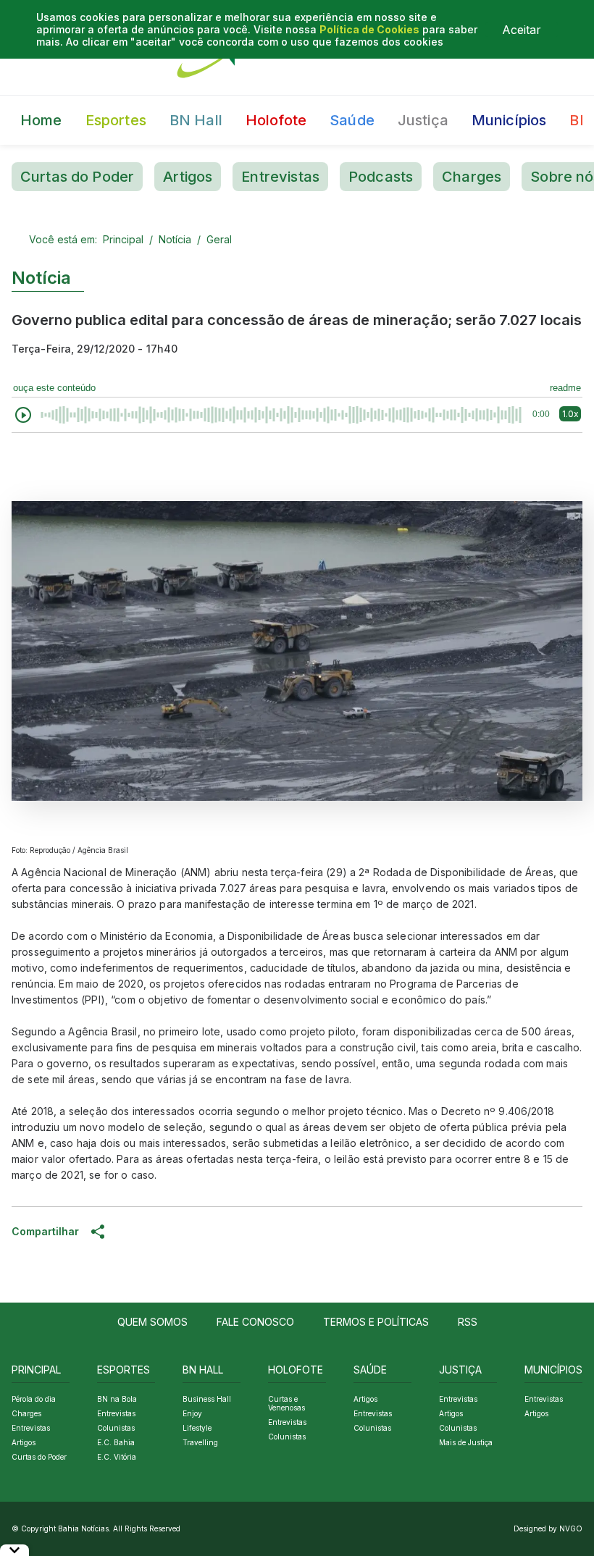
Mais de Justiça (466, 1442)
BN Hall (196, 120)
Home (41, 120)
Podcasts (380, 176)
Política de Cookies (369, 29)
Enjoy (192, 1413)
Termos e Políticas (376, 1322)
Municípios (509, 120)
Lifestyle (197, 1427)
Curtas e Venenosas (286, 1403)
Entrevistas (280, 176)
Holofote (276, 120)
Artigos (187, 176)
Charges (471, 176)
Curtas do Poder (77, 176)
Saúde (352, 120)
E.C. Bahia (116, 1442)
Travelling (200, 1442)
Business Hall (207, 1399)
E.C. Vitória (116, 1456)
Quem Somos (152, 1322)
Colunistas (116, 1427)
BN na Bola (117, 1399)
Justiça (423, 120)
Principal (123, 239)
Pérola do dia (34, 1399)
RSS (467, 1322)
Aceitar (521, 29)
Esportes (115, 120)
